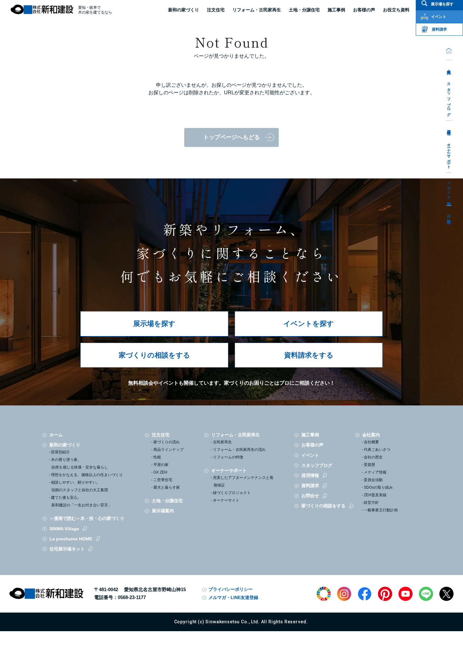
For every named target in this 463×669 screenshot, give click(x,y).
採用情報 (449, 128)
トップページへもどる (231, 137)
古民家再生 (222, 442)
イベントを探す (308, 324)
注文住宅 (216, 9)
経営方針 (371, 502)
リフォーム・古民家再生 (256, 9)
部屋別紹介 (60, 452)
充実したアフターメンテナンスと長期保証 (243, 481)
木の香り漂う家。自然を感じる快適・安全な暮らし (79, 463)
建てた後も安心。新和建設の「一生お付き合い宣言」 (81, 501)
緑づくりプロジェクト (232, 493)
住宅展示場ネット (67, 548)
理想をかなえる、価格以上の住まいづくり (87, 475)
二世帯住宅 (162, 480)
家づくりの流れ (166, 442)
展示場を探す (154, 324)
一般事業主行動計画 (381, 510)
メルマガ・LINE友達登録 (233, 597)
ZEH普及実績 (375, 495)
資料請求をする (309, 355)
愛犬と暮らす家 (166, 487)
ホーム (56, 434)
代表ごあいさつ (377, 449)
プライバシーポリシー (231, 589)
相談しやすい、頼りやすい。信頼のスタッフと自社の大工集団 (79, 486)
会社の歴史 (373, 457)
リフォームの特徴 (228, 457)
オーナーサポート (449, 154)
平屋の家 (161, 464)
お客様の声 (312, 444)
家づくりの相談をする (154, 355)
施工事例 (310, 434)
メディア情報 (449, 189)
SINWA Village (64, 528)
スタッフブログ (449, 97)
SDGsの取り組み (378, 487)
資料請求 (310, 485)
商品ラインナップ (168, 449)
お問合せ (449, 217)
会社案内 (449, 67)
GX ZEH (160, 472)
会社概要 (371, 442)
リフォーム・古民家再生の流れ (239, 449)
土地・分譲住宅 (304, 9)
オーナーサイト (226, 500)
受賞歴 (369, 464)
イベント (310, 455)
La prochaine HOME (70, 538)
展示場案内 (163, 510)
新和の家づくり (183, 9)
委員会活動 (373, 480)
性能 (157, 457)
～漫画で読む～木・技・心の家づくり (86, 518)
